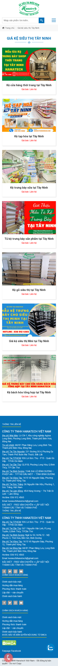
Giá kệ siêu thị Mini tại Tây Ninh (29, 341)
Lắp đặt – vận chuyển (12, 592)
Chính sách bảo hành (12, 596)
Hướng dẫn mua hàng (12, 585)
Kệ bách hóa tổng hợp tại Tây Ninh (29, 392)
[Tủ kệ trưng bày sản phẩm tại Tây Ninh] (29, 217)
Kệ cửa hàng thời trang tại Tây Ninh (29, 85)
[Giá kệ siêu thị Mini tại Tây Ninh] (29, 320)
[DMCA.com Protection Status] (9, 642)
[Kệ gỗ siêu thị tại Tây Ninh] (29, 268)
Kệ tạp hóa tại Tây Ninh (29, 136)
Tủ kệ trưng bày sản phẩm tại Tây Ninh (29, 238)
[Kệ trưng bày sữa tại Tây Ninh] (29, 166)
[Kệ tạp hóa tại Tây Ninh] (29, 115)
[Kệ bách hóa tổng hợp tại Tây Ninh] (29, 371)
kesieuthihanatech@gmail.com (23, 501)
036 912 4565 (17, 497)
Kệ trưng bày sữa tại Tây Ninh (29, 187)
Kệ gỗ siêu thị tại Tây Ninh (29, 290)
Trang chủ (9, 28)
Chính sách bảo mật (11, 581)
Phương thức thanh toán (14, 589)
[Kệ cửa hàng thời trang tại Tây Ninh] (29, 64)
